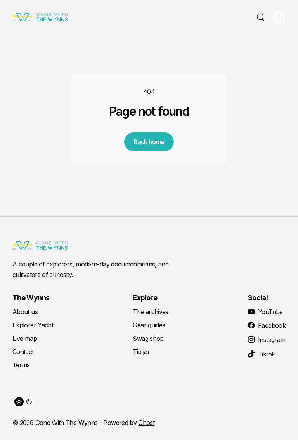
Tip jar (141, 352)
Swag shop (148, 338)
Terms (21, 365)
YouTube (270, 312)
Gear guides (149, 325)
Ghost (146, 422)
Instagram (271, 340)
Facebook (272, 325)
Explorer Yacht (32, 325)
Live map (24, 338)
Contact (23, 352)
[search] (260, 17)
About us (25, 312)
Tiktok (266, 354)
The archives (150, 312)
